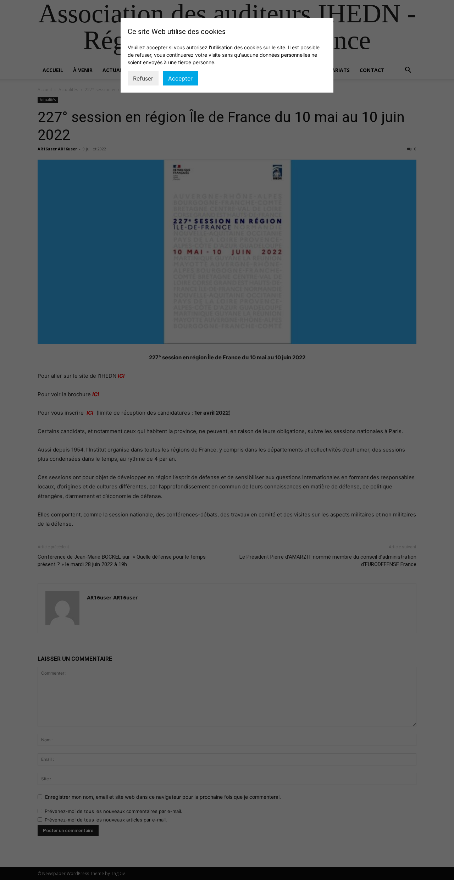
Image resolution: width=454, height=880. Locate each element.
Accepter (180, 78)
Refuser (143, 78)
